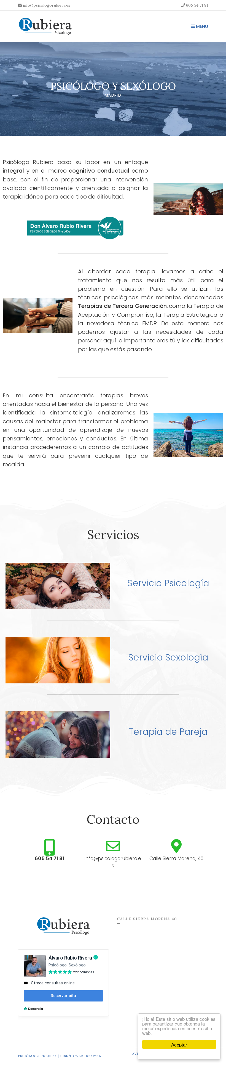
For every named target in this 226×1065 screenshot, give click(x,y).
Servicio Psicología (168, 583)
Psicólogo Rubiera (37, 1056)
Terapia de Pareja (168, 731)
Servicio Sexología (168, 657)
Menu (201, 26)
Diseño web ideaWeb (80, 1056)
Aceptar (179, 1044)
